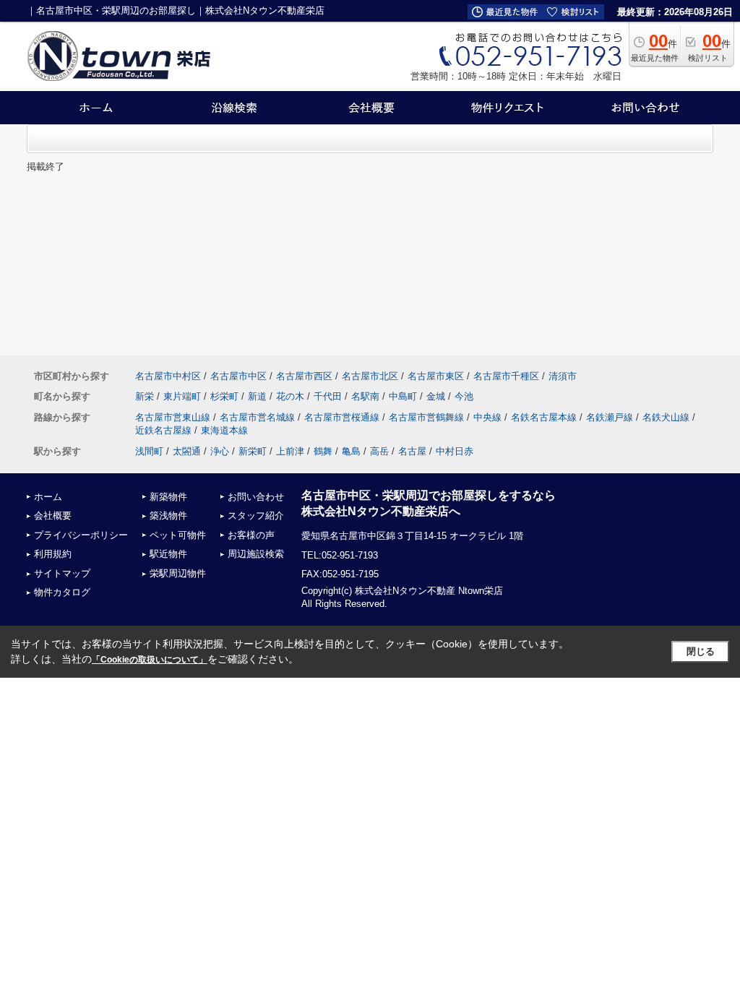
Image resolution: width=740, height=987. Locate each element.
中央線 (487, 417)
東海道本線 (224, 430)
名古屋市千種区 (506, 376)
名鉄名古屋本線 (544, 417)
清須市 (562, 376)
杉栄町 (224, 396)
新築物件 (168, 496)
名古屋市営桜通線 (341, 417)
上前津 (290, 451)
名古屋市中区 (238, 376)
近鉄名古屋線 (163, 430)
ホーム (48, 496)
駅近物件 (168, 553)
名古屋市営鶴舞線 (426, 417)
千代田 (328, 396)
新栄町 (252, 451)
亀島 (351, 451)
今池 (464, 396)
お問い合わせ (256, 496)
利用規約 (53, 553)
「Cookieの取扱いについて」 (149, 660)
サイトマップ (62, 573)
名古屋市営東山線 (172, 417)
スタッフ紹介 (256, 515)
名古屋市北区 (370, 376)
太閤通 (187, 451)
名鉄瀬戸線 (609, 417)
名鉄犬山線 (665, 417)
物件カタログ (62, 592)
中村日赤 (454, 451)
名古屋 (412, 451)
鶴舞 (323, 451)
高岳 (379, 451)
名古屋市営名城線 (257, 417)
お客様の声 (251, 535)
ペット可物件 (178, 535)
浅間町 (149, 451)
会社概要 (53, 515)
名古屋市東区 (436, 376)
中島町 (403, 396)
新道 (257, 396)
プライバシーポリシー (81, 535)
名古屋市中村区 (168, 376)
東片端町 (182, 396)
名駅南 (365, 396)
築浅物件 (168, 515)
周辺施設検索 (256, 553)
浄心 (219, 451)
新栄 (144, 396)
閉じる (701, 651)
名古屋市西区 (304, 376)
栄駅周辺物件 (178, 573)
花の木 (290, 396)
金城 (435, 396)
